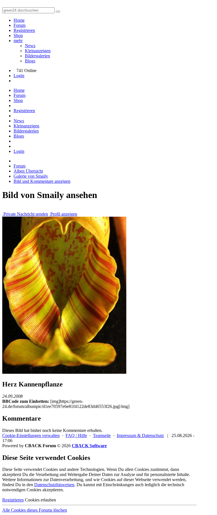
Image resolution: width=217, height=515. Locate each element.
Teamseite (102, 435)
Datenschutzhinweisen (54, 484)
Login (19, 75)
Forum (19, 25)
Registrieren (24, 30)
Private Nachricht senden (25, 214)
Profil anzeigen (63, 214)
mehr (18, 40)
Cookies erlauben (40, 499)
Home (19, 20)
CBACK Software (89, 445)
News (30, 45)
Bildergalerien (37, 55)
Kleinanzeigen (38, 50)
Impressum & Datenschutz (140, 435)
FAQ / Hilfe (76, 435)
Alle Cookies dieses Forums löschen (34, 510)
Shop (18, 35)
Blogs (30, 60)
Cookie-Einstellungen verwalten (31, 435)
